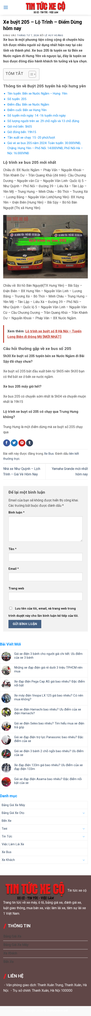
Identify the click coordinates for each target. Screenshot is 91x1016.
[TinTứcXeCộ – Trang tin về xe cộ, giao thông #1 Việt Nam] (45, 7)
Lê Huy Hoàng (54, 35)
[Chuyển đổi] (83, 813)
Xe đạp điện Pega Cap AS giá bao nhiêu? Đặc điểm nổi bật (49, 683)
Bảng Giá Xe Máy (13, 805)
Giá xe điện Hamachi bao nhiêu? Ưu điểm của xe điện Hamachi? (47, 711)
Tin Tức (7, 836)
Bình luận (16, 512)
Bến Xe (6, 821)
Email (13, 569)
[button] (5, 7)
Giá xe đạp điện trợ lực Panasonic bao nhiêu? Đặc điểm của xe (48, 739)
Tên (12, 549)
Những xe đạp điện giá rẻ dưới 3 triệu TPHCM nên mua (48, 669)
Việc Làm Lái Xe (13, 844)
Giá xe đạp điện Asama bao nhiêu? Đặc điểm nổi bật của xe (48, 781)
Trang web (16, 588)
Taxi (4, 828)
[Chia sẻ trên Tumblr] (29, 443)
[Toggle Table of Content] (30, 74)
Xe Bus (49, 454)
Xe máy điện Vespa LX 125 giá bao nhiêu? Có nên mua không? (48, 697)
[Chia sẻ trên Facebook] (6, 443)
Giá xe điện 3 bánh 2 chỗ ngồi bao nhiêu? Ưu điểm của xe (49, 753)
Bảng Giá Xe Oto (13, 813)
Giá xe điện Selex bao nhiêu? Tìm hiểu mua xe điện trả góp (49, 725)
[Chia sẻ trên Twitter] (14, 443)
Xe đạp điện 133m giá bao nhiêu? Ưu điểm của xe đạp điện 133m (48, 767)
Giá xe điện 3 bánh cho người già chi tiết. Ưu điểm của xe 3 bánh (48, 655)
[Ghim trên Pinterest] (21, 443)
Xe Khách (8, 860)
